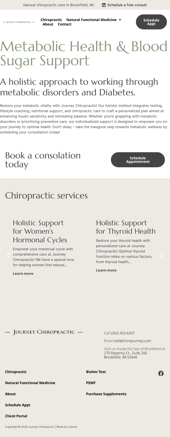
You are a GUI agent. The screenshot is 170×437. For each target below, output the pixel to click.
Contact (64, 24)
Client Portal (16, 416)
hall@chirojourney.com (132, 340)
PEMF (91, 383)
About (48, 24)
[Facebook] (161, 373)
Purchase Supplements (106, 394)
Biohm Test (96, 372)
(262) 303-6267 (123, 333)
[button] (8, 255)
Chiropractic (51, 19)
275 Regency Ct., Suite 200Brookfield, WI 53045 (125, 355)
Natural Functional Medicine (91, 19)
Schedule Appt (17, 405)
